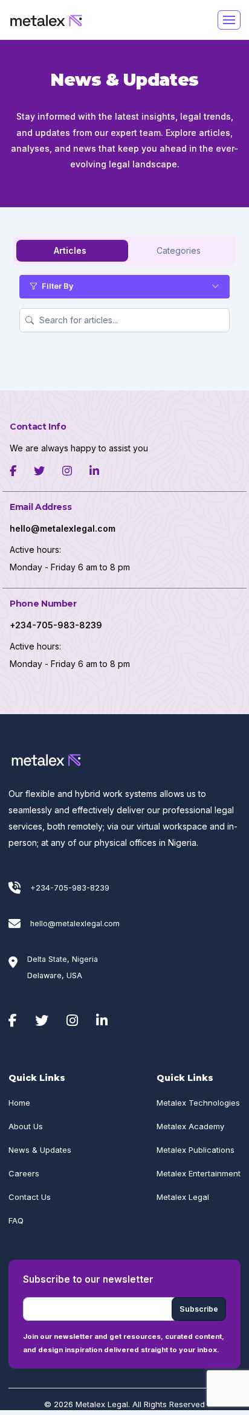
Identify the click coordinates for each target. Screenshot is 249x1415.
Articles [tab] (70, 250)
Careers (23, 1173)
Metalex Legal (183, 1197)
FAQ (16, 1220)
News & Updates (39, 1150)
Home (19, 1102)
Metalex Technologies (198, 1102)
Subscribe (198, 1308)
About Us (25, 1126)
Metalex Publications (195, 1150)
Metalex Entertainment (199, 1173)
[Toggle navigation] (229, 20)
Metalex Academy (190, 1126)
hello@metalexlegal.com (75, 923)
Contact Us (29, 1197)
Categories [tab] (179, 250)
